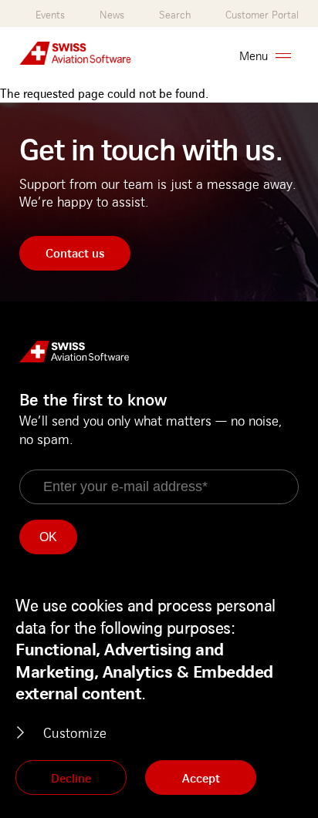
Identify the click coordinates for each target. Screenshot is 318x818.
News (112, 14)
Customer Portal (262, 14)
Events (50, 14)
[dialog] (159, 696)
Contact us (75, 253)
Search (175, 14)
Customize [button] (75, 732)
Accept (201, 778)
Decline (71, 778)
